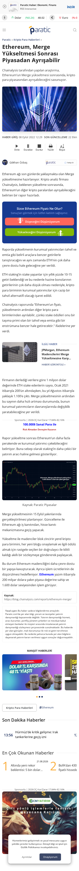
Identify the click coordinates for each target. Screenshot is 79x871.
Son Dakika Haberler (23, 720)
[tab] (37, 697)
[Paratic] (39, 30)
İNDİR (71, 7)
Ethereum (46, 574)
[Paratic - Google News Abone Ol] (61, 164)
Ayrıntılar (27, 857)
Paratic (6, 39)
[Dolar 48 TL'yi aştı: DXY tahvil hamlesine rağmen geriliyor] (32, 672)
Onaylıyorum (50, 856)
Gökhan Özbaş (18, 162)
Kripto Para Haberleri (27, 39)
